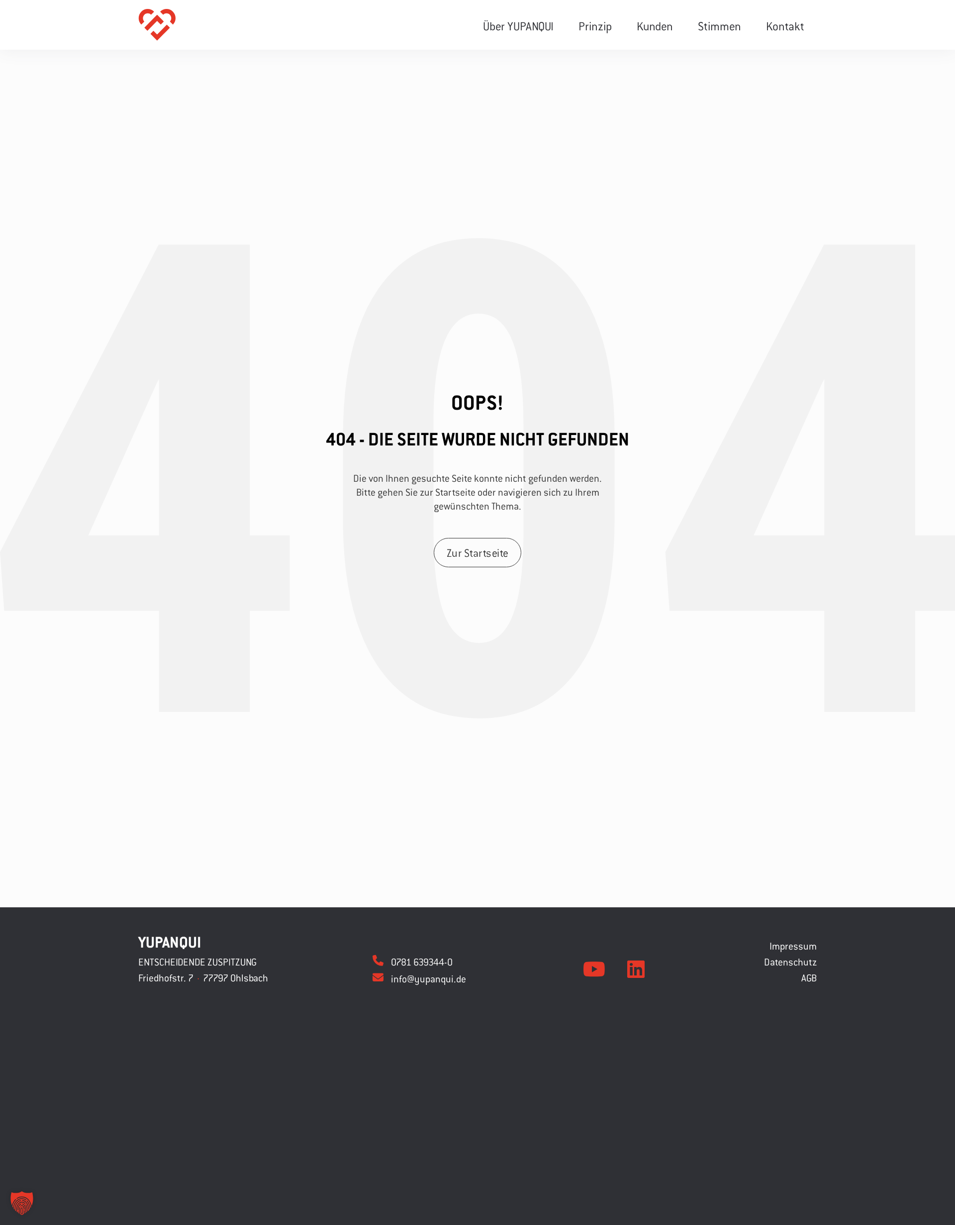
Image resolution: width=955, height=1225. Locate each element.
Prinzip (595, 25)
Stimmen (719, 25)
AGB (809, 977)
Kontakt (785, 25)
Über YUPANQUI (518, 25)
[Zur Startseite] (157, 24)
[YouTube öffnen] (594, 969)
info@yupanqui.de (428, 978)
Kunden (655, 25)
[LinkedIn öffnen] (636, 969)
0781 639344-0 (422, 962)
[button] (22, 1203)
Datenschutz (790, 962)
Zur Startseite (478, 553)
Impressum (793, 946)
